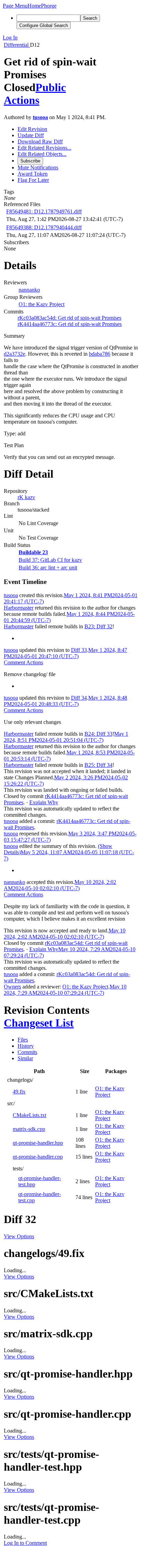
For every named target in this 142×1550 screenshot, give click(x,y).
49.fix (19, 1092)
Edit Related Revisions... (44, 148)
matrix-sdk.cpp (29, 1129)
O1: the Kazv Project (41, 304)
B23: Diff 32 (98, 626)
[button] (15, 6)
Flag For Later (33, 180)
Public (51, 87)
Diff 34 (79, 698)
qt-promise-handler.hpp (38, 1143)
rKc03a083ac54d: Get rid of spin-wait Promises (69, 318)
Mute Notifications (38, 167)
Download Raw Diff (40, 141)
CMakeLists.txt (29, 1115)
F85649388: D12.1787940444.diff (44, 227)
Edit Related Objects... (42, 154)
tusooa (40, 117)
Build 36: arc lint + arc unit (48, 567)
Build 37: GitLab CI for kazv (50, 560)
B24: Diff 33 (98, 734)
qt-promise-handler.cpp (38, 1157)
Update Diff (31, 135)
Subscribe (30, 160)
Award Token (33, 174)
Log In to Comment (25, 1543)
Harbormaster (18, 608)
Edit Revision (32, 129)
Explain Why (43, 802)
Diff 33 (79, 650)
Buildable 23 (33, 552)
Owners (12, 987)
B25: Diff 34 (98, 765)
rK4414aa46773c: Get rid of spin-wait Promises (70, 324)
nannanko (29, 290)
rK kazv (26, 497)
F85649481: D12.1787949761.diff (44, 211)
